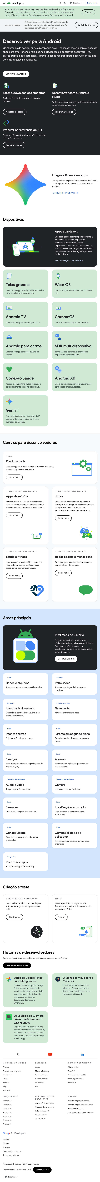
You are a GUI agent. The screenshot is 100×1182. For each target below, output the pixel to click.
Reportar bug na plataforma (78, 1101)
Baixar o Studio (41, 1115)
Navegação (62, 708)
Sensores (12, 807)
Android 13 (7, 1116)
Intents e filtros (16, 734)
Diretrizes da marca (31, 1164)
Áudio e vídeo (15, 785)
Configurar (14, 917)
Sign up (88, 12)
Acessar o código (14, 112)
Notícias (6, 1083)
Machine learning (42, 1071)
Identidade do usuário (20, 708)
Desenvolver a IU (66, 659)
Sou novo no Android (16, 74)
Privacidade (39, 1083)
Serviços (11, 759)
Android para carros (75, 1079)
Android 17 (7, 1101)
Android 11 (7, 1124)
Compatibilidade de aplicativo (68, 835)
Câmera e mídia (41, 1079)
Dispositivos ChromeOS (77, 1075)
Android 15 (7, 1108)
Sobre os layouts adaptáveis (69, 261)
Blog (4, 1086)
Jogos (37, 1067)
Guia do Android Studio (44, 1103)
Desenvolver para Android (32, 41)
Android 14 (7, 1112)
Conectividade (16, 833)
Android (6, 1067)
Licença (18, 1164)
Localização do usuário (70, 807)
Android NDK (40, 1119)
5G (36, 1086)
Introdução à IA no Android (65, 193)
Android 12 (7, 1120)
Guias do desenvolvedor (44, 1107)
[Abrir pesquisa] (60, 2)
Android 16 (7, 1104)
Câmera (60, 785)
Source (5, 1079)
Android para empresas (12, 1071)
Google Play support (75, 1108)
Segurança (7, 1075)
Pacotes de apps (17, 862)
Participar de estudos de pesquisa (81, 1112)
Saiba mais (14, 477)
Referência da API (42, 1111)
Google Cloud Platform (12, 1151)
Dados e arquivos (17, 683)
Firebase (6, 1147)
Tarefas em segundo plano (72, 734)
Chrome (6, 1143)
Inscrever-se (42, 1170)
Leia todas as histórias (17, 965)
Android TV (72, 1083)
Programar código (64, 112)
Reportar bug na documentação (80, 1104)
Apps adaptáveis (66, 231)
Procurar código (14, 145)
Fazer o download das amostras (24, 93)
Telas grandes (73, 1067)
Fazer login (92, 3)
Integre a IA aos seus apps (70, 175)
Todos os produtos (11, 1155)
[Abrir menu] (3, 3)
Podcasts (6, 1090)
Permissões (62, 683)
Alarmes (60, 759)
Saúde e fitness (41, 1075)
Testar (61, 917)
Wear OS (71, 1071)
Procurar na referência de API (22, 130)
